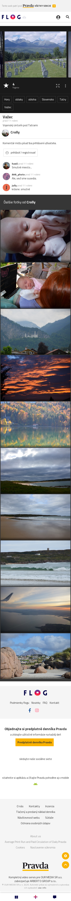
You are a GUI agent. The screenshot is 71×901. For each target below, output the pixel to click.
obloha (32, 99)
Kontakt (54, 702)
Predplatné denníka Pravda (34, 742)
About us (35, 836)
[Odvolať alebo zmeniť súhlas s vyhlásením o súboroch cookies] (65, 855)
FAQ (45, 702)
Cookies (20, 847)
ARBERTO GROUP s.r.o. (43, 881)
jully (14, 185)
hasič (15, 163)
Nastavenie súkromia (42, 847)
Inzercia (49, 806)
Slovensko (48, 99)
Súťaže (49, 818)
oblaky (19, 99)
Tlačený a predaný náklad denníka (35, 812)
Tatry (63, 99)
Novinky (35, 702)
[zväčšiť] (58, 85)
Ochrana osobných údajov (35, 823)
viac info (42, 887)
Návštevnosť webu (29, 818)
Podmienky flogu (19, 702)
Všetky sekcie (43, 6)
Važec (7, 107)
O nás (20, 806)
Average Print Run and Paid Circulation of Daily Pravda (35, 842)
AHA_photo (18, 174)
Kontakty (34, 806)
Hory (7, 99)
